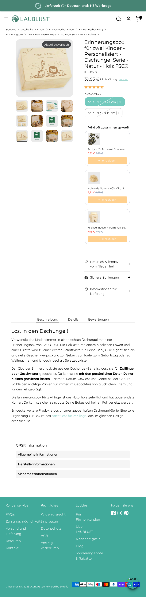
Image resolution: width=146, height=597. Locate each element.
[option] (44, 69)
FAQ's (10, 514)
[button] (94, 87)
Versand (123, 79)
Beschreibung (47, 319)
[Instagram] (119, 513)
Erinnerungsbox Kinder (62, 29)
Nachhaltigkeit (88, 539)
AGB (44, 536)
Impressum (50, 521)
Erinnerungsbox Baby (91, 29)
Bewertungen (98, 319)
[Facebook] (113, 513)
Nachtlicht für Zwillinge (69, 416)
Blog (80, 546)
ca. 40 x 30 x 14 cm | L (104, 113)
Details (73, 319)
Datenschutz (51, 528)
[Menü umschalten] (6, 19)
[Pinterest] (126, 513)
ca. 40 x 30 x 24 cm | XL (105, 102)
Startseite (11, 29)
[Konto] (128, 18)
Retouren (13, 541)
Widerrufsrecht (53, 514)
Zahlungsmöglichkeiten (25, 521)
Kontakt (12, 548)
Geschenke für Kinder (33, 29)
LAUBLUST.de (37, 586)
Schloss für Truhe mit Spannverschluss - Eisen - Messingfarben (107, 149)
